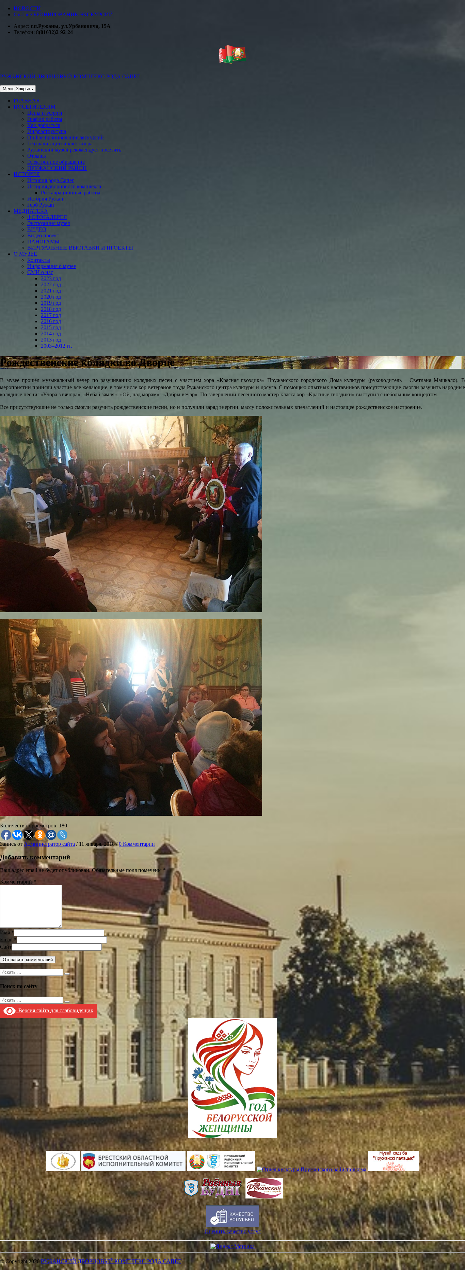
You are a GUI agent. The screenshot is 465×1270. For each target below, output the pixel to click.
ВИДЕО (36, 229)
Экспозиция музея (48, 223)
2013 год (51, 340)
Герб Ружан (40, 205)
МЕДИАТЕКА (31, 211)
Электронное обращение (56, 162)
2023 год (51, 278)
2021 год (51, 290)
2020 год (51, 297)
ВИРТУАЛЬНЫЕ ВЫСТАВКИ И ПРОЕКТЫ (80, 248)
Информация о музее (51, 266)
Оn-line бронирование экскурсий (65, 137)
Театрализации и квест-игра (60, 143)
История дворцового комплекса (64, 186)
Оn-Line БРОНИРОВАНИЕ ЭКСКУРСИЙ (63, 14)
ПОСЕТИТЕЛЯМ (34, 107)
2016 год (51, 321)
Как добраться (43, 125)
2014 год (51, 333)
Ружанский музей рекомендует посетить (74, 150)
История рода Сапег (50, 180)
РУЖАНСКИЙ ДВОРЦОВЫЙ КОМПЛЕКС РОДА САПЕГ (111, 1261)
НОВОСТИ (27, 8)
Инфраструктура (46, 131)
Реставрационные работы (70, 192)
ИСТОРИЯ (27, 174)
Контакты (38, 260)
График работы (44, 119)
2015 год (51, 327)
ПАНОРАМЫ (43, 241)
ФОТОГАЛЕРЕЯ (47, 217)
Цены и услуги (44, 113)
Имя (5, 932)
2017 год (51, 315)
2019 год (51, 303)
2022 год (51, 284)
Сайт (6, 947)
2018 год (51, 309)
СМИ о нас (40, 272)
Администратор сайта (49, 844)
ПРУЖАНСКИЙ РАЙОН (57, 168)
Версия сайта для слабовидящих (54, 1010)
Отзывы (36, 156)
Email (6, 939)
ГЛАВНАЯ (27, 101)
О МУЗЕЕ (25, 254)
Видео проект (43, 235)
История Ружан (45, 199)
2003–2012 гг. (56, 346)
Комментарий (16, 882)
